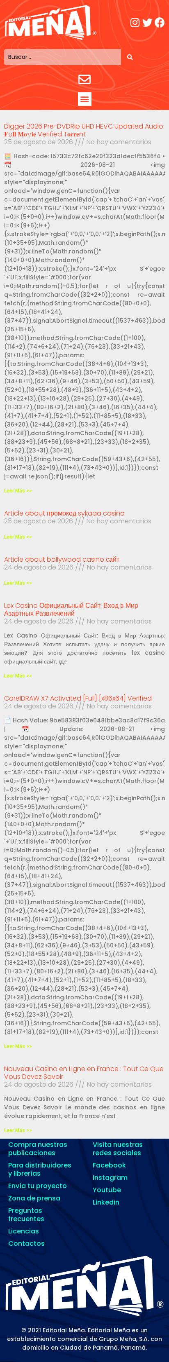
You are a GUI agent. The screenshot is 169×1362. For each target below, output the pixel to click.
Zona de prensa (34, 1198)
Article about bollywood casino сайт (61, 559)
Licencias (23, 1231)
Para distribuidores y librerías (39, 1169)
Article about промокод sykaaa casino (64, 513)
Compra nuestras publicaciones (37, 1149)
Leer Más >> (18, 491)
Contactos (26, 1243)
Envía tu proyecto (37, 1186)
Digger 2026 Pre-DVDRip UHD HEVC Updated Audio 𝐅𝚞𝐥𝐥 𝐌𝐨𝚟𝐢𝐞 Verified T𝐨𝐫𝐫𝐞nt (83, 130)
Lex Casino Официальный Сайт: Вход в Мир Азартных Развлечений (71, 609)
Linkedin (106, 1202)
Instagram (110, 1177)
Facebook (109, 1165)
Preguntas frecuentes (26, 1215)
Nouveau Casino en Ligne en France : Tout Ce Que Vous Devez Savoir (84, 1072)
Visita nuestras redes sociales (118, 1149)
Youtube (107, 1190)
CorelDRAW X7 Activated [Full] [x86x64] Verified (78, 698)
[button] (84, 99)
